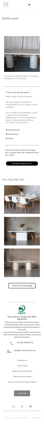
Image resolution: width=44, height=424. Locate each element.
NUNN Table (22, 231)
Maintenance (13, 130)
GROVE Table (22, 263)
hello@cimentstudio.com (25, 350)
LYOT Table (22, 199)
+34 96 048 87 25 (25, 342)
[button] (29, 4)
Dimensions (13, 134)
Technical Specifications (18, 92)
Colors (10, 138)
